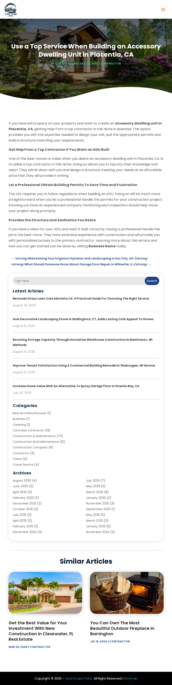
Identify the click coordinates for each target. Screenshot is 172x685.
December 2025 (24, 503)
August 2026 (22, 480)
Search (152, 281)
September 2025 (98, 509)
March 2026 (94, 492)
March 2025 (94, 521)
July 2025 (19, 515)
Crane (17, 459)
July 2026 (93, 480)
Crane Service (23, 464)
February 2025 (23, 526)
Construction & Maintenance (34, 436)
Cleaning (19, 425)
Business (19, 419)
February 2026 (23, 498)
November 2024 (97, 532)
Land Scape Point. (79, 678)
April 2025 (20, 521)
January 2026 (96, 498)
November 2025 (97, 503)
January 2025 (96, 526)
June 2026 (20, 486)
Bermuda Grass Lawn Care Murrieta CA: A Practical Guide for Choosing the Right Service (81, 298)
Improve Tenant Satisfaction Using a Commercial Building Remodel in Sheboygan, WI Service (84, 365)
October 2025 (23, 509)
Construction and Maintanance (36, 442)
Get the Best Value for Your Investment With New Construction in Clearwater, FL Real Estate (41, 631)
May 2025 (93, 515)
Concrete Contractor (28, 430)
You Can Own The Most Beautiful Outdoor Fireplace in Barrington (122, 628)
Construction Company (30, 447)
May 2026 (93, 486)
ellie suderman (66, 63)
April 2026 (20, 492)
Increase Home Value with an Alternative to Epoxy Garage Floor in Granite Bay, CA (76, 386)
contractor (110, 63)
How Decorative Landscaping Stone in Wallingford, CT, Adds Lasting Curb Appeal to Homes (83, 319)
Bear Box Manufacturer (29, 413)
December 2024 (25, 532)
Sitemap (131, 678)
